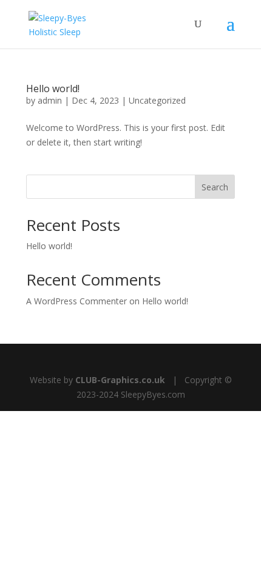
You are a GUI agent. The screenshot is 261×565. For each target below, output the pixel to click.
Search (215, 187)
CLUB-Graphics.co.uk (120, 380)
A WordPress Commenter (76, 301)
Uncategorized (157, 100)
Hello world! (53, 88)
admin (50, 100)
